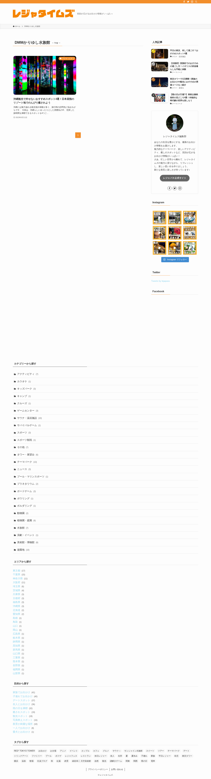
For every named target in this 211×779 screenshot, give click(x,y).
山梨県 (18, 673)
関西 (135, 761)
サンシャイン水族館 (133, 751)
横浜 (16, 761)
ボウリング (25, 498)
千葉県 (19, 574)
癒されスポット (24, 712)
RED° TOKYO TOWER (24, 751)
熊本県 (18, 661)
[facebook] (184, 1)
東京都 (19, 570)
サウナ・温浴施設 (29, 418)
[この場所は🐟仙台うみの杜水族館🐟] (159, 217)
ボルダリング (26, 505)
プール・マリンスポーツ (32, 476)
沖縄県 (18, 606)
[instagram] (192, 1)
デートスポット (24, 700)
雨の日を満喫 (22, 708)
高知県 (18, 645)
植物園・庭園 (26, 520)
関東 (128, 761)
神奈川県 (20, 578)
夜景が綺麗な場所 (25, 724)
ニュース (24, 469)
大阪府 (19, 582)
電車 (153, 761)
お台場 (53, 751)
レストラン (86, 756)
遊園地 (23, 549)
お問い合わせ (117, 769)
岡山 (17, 630)
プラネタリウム (27, 483)
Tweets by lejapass (160, 281)
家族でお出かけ (24, 692)
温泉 (24, 761)
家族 (153, 756)
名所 (120, 756)
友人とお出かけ (24, 704)
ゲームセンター (27, 410)
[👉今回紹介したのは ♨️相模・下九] (174, 217)
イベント (74, 751)
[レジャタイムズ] (44, 13)
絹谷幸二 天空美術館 (81, 761)
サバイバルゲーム (29, 425)
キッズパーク (26, 388)
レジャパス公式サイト (174, 178)
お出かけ (42, 751)
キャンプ (24, 396)
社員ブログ (42, 761)
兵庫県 (18, 594)
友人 (112, 756)
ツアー (161, 751)
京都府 (18, 598)
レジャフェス (71, 756)
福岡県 (18, 669)
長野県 (18, 665)
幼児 (176, 756)
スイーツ (150, 751)
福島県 (18, 602)
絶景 (66, 761)
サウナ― (117, 751)
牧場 (32, 761)
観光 (104, 761)
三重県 (18, 657)
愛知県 (18, 614)
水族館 (22, 527)
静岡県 (18, 641)
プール (49, 756)
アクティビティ (27, 374)
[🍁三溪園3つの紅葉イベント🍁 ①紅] (159, 248)
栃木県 (18, 637)
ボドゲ (58, 756)
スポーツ (24, 432)
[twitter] (188, 1)
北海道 (18, 610)
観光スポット (22, 716)
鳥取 (17, 622)
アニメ (63, 751)
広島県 (18, 633)
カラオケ (24, 381)
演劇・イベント (27, 535)
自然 (97, 761)
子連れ (144, 756)
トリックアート (21, 756)
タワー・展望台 (27, 454)
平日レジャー (165, 756)
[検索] (196, 1)
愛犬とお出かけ (23, 732)
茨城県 (18, 590)
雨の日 (144, 761)
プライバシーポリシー (98, 769)
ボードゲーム (26, 491)
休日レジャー (101, 756)
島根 (17, 618)
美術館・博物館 (27, 542)
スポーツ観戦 (26, 440)
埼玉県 (18, 586)
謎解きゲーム (116, 761)
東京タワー (187, 756)
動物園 (22, 513)
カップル (85, 751)
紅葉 (59, 761)
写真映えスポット (25, 720)
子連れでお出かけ (25, 696)
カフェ (96, 751)
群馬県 (18, 649)
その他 (22, 447)
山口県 (18, 653)
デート (186, 751)
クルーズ (24, 403)
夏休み (134, 756)
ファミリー (37, 756)
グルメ (106, 751)
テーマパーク (27, 462)
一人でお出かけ (23, 728)
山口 (17, 626)
